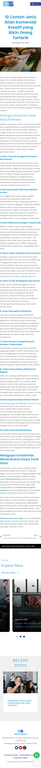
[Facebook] (16, 747)
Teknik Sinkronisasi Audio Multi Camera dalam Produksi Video (19, 546)
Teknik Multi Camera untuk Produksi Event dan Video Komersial (19, 703)
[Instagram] (24, 747)
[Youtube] (20, 747)
